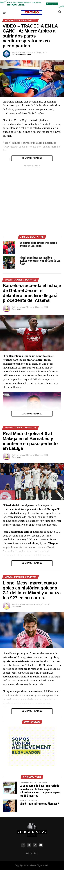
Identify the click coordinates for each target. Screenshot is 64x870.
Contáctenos (32, 853)
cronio (18, 309)
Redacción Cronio (23, 55)
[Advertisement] (32, 199)
